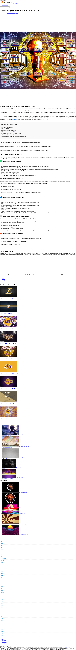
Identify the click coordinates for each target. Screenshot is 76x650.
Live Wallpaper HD (16, 3)
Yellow (2, 637)
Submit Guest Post (5, 5)
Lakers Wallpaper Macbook (7, 388)
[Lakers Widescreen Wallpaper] (8, 296)
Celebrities (2, 560)
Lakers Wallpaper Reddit (7, 328)
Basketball (2, 552)
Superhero (2, 631)
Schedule (3, 279)
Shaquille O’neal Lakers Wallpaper (9, 343)
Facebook (4, 281)
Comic (2, 564)
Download (1, 282)
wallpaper (11, 112)
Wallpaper (3, 280)
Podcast (2, 618)
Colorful (2, 562)
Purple (2, 620)
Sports (2, 629)
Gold (1, 588)
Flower (2, 579)
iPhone (2, 594)
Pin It (16, 281)
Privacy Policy (4, 642)
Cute (1, 567)
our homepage (14, 119)
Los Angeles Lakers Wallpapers (12, 13)
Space (2, 627)
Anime (2, 545)
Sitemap (3, 643)
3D (1, 539)
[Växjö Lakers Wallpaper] (8, 311)
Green (2, 590)
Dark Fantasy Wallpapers (7, 435)
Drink (2, 573)
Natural (2, 609)
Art (1, 547)
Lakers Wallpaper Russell (7, 403)
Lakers (3, 278)
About (3, 639)
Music (2, 607)
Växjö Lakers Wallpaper (6, 313)
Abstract (2, 541)
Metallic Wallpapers (6, 458)
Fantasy (2, 575)
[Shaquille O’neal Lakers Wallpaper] (8, 341)
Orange (2, 614)
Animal (2, 543)
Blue (1, 556)
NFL (1, 610)
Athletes (2, 549)
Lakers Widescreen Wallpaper (8, 298)
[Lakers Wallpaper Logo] (8, 416)
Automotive (3, 551)
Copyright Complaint (5, 641)
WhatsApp (7, 281)
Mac (1, 597)
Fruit (1, 584)
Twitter (1, 281)
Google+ (10, 281)
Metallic (2, 599)
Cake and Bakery (3, 558)
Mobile (2, 601)
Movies (2, 605)
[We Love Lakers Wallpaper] (8, 356)
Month (2, 603)
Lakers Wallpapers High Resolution (9, 373)
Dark (4, 468)
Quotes (2, 622)
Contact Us (4, 640)
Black (2, 554)
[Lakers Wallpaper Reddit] (8, 326)
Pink (1, 616)
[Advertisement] (31, 23)
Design (2, 571)
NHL (2, 612)
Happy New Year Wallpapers (7, 447)
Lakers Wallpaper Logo (6, 418)
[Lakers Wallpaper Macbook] (8, 386)
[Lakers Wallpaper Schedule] (38, 60)
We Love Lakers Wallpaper (7, 358)
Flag (1, 577)
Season (2, 625)
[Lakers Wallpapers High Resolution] (8, 371)
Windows (2, 635)
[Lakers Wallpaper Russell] (8, 401)
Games (2, 586)
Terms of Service (5, 644)
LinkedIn (13, 281)
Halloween (2, 592)
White (2, 633)
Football (2, 582)
